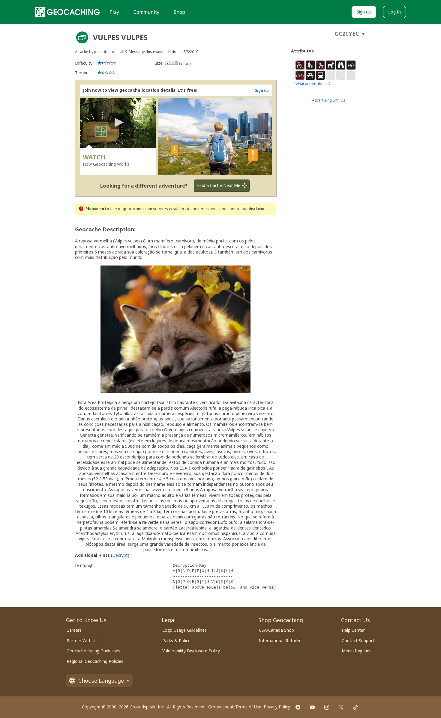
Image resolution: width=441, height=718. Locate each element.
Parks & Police (176, 640)
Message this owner (146, 51)
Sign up (364, 12)
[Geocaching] (67, 12)
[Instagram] (326, 707)
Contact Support (358, 640)
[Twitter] (341, 707)
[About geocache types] (82, 37)
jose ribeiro (104, 51)
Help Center (353, 630)
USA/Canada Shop (276, 630)
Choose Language (101, 680)
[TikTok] (355, 707)
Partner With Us (82, 640)
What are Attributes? (313, 83)
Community (146, 12)
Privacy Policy (277, 707)
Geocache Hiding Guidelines (93, 651)
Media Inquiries (356, 651)
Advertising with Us (328, 100)
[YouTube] (312, 707)
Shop (179, 12)
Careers (74, 630)
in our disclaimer (251, 208)
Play (114, 12)
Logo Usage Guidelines (184, 630)
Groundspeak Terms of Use (234, 707)
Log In (394, 12)
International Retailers (281, 640)
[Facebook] (298, 707)
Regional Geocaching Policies (95, 661)
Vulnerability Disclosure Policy (191, 651)
